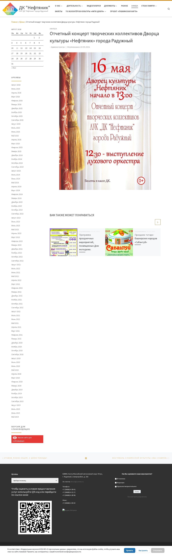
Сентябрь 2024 (17, 167)
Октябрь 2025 (17, 116)
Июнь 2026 (15, 89)
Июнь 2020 (15, 366)
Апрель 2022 (16, 280)
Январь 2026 (16, 104)
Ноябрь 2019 (16, 393)
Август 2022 (16, 265)
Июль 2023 (15, 222)
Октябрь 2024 (17, 163)
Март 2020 (15, 378)
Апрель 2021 (16, 327)
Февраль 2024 (17, 194)
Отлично (121, 479)
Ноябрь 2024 (16, 159)
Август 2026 (16, 85)
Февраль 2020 (17, 382)
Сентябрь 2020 (17, 354)
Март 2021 (15, 331)
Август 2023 (16, 218)
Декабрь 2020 (16, 343)
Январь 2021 (16, 339)
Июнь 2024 (15, 179)
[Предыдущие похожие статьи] (152, 222)
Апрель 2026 (16, 93)
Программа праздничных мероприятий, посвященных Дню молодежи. (89, 242)
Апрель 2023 (16, 233)
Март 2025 (15, 143)
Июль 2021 (15, 315)
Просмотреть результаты (137, 497)
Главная (14, 22)
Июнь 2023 (15, 225)
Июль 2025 (15, 128)
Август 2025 (16, 124)
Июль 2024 (15, 175)
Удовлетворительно (127, 486)
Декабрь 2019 (16, 390)
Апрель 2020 (16, 374)
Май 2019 (15, 417)
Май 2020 (15, 370)
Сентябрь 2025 (17, 120)
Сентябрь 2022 (17, 261)
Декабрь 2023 (16, 202)
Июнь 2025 (15, 132)
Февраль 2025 (17, 147)
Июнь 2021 (15, 319)
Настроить (143, 550)
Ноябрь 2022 (16, 253)
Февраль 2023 (17, 241)
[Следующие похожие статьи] (158, 222)
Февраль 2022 (17, 288)
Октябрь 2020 (17, 350)
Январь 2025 (16, 151)
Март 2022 (15, 284)
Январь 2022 (16, 292)
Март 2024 (15, 190)
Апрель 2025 (16, 140)
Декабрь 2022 (16, 249)
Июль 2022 (15, 268)
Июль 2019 (15, 409)
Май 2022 (15, 276)
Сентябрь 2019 (17, 401)
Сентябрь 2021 (17, 307)
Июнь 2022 (15, 272)
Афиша (22, 22)
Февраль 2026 (17, 100)
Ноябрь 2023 (16, 206)
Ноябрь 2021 (16, 300)
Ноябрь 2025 (16, 112)
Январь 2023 (16, 245)
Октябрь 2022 (17, 257)
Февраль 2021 (17, 335)
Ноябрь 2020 (16, 347)
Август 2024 (16, 171)
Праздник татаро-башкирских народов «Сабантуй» (146, 238)
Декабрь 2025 (16, 108)
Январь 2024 (16, 198)
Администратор (58, 47)
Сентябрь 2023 (17, 214)
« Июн (13, 68)
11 (17, 48)
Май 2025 (15, 136)
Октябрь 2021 (17, 304)
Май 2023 (15, 229)
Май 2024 (15, 183)
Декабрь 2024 (16, 155)
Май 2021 (15, 323)
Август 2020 (16, 358)
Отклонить (157, 550)
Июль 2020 (15, 362)
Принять (129, 550)
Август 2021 (16, 311)
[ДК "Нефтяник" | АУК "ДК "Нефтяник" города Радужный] (10, 8)
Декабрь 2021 (16, 296)
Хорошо (121, 482)
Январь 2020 (16, 386)
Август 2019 (16, 405)
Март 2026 (15, 97)
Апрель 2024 (16, 186)
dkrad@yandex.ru (77, 482)
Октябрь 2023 (17, 210)
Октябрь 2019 (17, 397)
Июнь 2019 (15, 413)
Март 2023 (15, 237)
